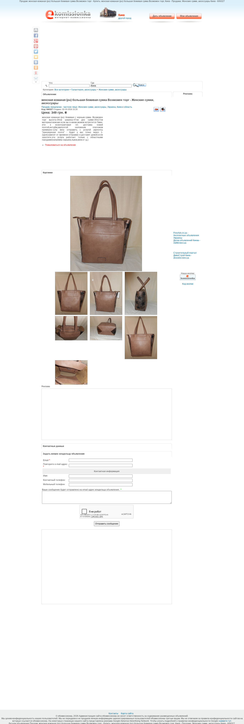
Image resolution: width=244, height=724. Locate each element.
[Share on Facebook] (36, 35)
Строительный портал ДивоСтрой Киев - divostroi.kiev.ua (184, 255)
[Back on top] (36, 30)
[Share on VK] (36, 62)
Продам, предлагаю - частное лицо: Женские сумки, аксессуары (73, 107)
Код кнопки (187, 284)
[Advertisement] (122, 53)
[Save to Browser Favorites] (36, 57)
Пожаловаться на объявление (60, 145)
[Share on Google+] (36, 41)
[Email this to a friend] (36, 78)
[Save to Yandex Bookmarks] (36, 73)
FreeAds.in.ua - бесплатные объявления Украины (186, 235)
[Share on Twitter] (36, 51)
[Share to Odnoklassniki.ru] (36, 67)
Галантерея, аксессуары (83, 89)
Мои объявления (189, 16)
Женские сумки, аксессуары (113, 89)
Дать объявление (162, 16)
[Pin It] (36, 46)
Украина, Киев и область (119, 107)
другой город (124, 18)
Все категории (61, 89)
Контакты (114, 713)
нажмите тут (225, 721)
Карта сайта (127, 713)
